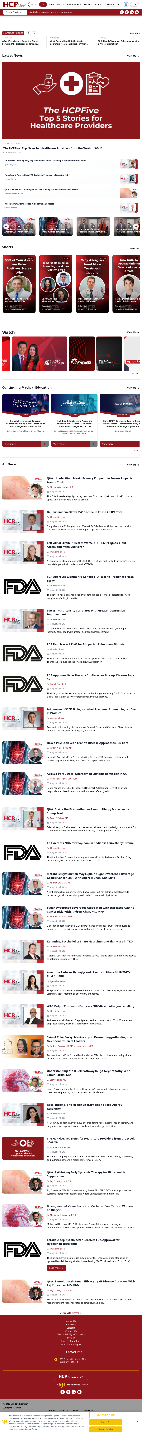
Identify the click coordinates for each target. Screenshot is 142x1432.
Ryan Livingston (10, 165)
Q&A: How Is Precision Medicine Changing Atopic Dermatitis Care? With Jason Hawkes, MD (118, 42)
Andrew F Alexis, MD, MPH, (62, 1046)
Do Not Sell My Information (71, 1334)
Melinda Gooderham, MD (14, 193)
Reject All (105, 1422)
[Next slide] (137, 373)
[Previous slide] (133, 373)
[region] (71, 1422)
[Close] (138, 1421)
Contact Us (71, 1331)
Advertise (71, 1324)
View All (134, 248)
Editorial (71, 1327)
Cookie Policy (31, 1429)
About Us (71, 1321)
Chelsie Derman (10, 179)
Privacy (71, 1337)
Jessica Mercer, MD (84, 1046)
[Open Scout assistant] (126, 4)
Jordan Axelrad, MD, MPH (61, 748)
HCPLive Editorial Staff (60, 1147)
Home (52, 1410)
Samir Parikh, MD (58, 1079)
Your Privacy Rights (71, 1344)
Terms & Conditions (71, 1341)
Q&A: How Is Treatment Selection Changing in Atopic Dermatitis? (71, 42)
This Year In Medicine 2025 (61, 12)
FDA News (45, 12)
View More (135, 33)
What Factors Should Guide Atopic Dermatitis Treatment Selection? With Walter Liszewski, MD (20, 42)
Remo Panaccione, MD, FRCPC (64, 778)
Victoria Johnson (10, 208)
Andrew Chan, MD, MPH (61, 882)
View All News (69, 1313)
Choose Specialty (13, 12)
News (51, 4)
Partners (88, 4)
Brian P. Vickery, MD (59, 818)
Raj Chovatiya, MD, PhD (61, 1181)
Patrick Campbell (58, 684)
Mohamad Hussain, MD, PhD (63, 1215)
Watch (59, 4)
